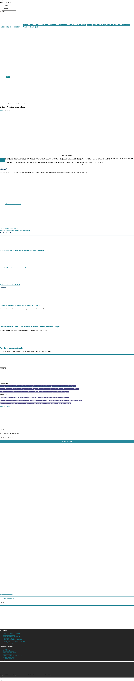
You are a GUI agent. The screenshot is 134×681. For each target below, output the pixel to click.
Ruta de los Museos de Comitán (11, 348)
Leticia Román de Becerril (9, 228)
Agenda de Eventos (8, 651)
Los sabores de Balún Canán (14, 66)
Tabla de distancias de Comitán (15, 36)
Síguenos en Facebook (6, 594)
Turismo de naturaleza (13, 61)
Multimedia (6, 72)
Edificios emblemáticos (13, 47)
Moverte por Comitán (12, 35)
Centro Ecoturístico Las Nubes (11, 633)
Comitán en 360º (11, 53)
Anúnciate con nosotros (9, 652)
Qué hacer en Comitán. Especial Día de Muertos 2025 (20, 305)
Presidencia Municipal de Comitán (12, 639)
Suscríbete (6, 7)
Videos (8, 75)
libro (14, 204)
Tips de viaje (10, 39)
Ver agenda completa (5, 406)
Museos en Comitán (12, 50)
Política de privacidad (9, 657)
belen (6, 204)
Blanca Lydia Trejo (8, 642)
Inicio (4, 30)
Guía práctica (7, 32)
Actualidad (6, 70)
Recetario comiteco (12, 69)
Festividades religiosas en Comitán (12, 655)
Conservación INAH (12, 78)
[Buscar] (0, 11)
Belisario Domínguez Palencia (11, 636)
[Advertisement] (67, 91)
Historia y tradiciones (12, 46)
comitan (10, 204)
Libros (8, 77)
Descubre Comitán (8, 44)
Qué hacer (6, 55)
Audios (9, 73)
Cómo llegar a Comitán (13, 33)
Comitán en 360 (7, 654)
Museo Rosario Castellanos (7, 530)
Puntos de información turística (15, 38)
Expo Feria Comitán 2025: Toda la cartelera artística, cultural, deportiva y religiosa (30, 327)
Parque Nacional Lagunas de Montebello (14, 641)
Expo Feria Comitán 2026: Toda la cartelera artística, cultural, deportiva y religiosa (22, 250)
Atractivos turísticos (9, 59)
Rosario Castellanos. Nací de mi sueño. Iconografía (13, 267)
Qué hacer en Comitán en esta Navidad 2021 (15, 230)
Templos (9, 49)
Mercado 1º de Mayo (9, 638)
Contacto (5, 8)
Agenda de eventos (12, 56)
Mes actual (3, 368)
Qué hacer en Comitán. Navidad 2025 (10, 285)
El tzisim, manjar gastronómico (15, 67)
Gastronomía (7, 64)
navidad (18, 204)
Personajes (9, 52)
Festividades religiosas (13, 58)
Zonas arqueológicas (12, 63)
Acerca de (6, 5)
